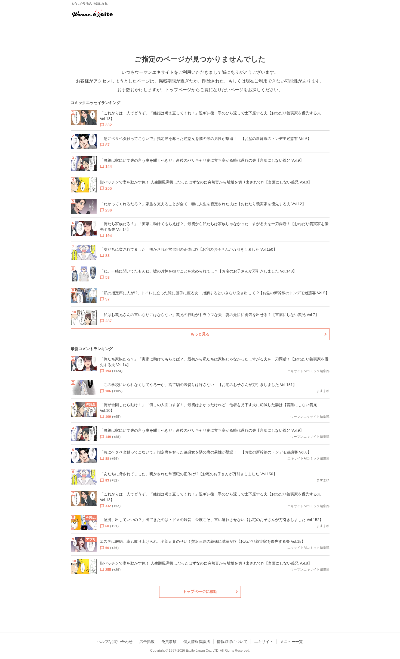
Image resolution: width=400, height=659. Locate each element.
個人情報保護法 (196, 641)
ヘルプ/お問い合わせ (115, 641)
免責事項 (169, 641)
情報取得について (232, 641)
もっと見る (200, 334)
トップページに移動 (200, 591)
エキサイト (263, 641)
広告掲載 (147, 641)
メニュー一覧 (291, 641)
